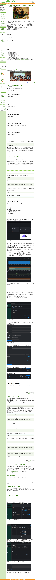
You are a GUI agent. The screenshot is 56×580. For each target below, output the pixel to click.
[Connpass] (9, 3)
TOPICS (1, 59)
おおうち (2, 87)
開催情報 (2, 50)
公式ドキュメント (12, 402)
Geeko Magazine (2, 29)
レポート (2, 55)
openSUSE (2, 28)
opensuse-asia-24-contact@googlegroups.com (22, 59)
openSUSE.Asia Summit (28, 81)
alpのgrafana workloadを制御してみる (15, 85)
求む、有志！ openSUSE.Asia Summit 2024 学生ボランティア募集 (20, 5)
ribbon (1, 81)
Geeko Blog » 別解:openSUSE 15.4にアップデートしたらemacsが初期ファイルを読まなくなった (3, 102)
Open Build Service (3, 30)
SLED (1, 34)
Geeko (1, 73)
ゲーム (1, 39)
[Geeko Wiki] (6, 3)
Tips (28, 392)
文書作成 (2, 40)
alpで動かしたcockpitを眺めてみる (14, 495)
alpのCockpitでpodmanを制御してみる (15, 289)
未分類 (1, 60)
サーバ (30, 392)
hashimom (2, 74)
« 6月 (1, 68)
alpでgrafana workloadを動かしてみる (15, 156)
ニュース (2, 48)
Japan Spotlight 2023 (11, 475)
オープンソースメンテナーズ (12, 479)
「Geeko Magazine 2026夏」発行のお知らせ (3, 16)
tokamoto (2, 85)
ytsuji (1, 86)
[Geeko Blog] (4, 3)
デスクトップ (2, 41)
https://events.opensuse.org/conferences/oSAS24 (19, 69)
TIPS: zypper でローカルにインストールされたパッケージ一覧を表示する (3, 106)
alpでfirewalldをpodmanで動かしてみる (15, 396)
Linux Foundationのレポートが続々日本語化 (16, 464)
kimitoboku (2, 79)
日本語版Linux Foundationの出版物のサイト (15, 471)
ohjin (1, 80)
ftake (1, 72)
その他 (1, 47)
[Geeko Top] (1, 3)
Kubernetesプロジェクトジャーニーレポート (14, 486)
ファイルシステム (3, 42)
